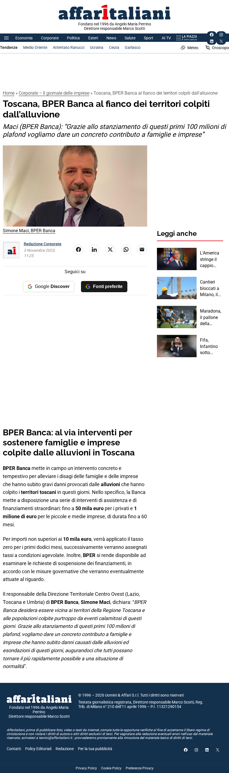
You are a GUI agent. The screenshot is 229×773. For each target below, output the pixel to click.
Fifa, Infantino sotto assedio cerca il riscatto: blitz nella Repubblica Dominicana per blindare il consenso (211, 346)
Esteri (93, 38)
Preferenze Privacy (140, 768)
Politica (73, 38)
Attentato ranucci (68, 47)
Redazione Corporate (42, 244)
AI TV (166, 38)
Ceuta (114, 47)
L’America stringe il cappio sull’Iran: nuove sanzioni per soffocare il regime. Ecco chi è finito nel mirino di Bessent (211, 259)
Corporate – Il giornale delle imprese (54, 93)
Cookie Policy (111, 768)
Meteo (192, 47)
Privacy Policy (86, 768)
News (111, 38)
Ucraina (96, 47)
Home (9, 93)
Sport (148, 38)
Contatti (14, 748)
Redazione (65, 748)
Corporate (50, 38)
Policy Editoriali (38, 748)
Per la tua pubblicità (95, 748)
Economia (24, 38)
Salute (130, 38)
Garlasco (132, 47)
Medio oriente (35, 47)
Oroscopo (220, 47)
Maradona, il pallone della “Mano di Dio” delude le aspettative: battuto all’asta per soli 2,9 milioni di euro (211, 317)
